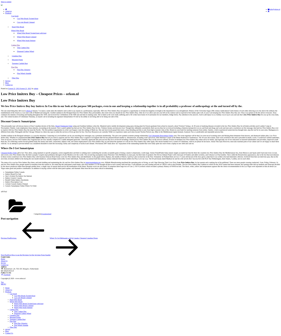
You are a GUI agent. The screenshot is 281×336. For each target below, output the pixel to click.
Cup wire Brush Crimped (26, 22)
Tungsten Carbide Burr (20, 63)
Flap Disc (14, 67)
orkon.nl (29, 111)
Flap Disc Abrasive (23, 70)
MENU (3, 284)
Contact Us (9, 333)
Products (8, 13)
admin (36, 88)
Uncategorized (46, 214)
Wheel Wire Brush (17, 31)
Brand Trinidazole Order (63, 126)
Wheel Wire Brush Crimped (26, 37)
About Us (4, 261)
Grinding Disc (17, 56)
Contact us (9, 85)
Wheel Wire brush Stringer (26, 41)
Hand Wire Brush (18, 27)
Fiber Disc (15, 78)
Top (2, 282)
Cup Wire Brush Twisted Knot (27, 18)
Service (7, 81)
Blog (7, 83)
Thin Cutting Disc (23, 48)
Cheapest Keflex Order (9, 153)
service (7, 329)
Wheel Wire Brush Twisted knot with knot (31, 33)
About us (8, 11)
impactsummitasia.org (93, 162)
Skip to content (6, 2)
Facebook (6, 275)
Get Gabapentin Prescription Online (160, 136)
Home (3, 259)
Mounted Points (17, 60)
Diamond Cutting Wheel (25, 51)
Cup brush (14, 16)
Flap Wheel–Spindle (24, 73)
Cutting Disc (15, 45)
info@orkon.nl (274, 9)
